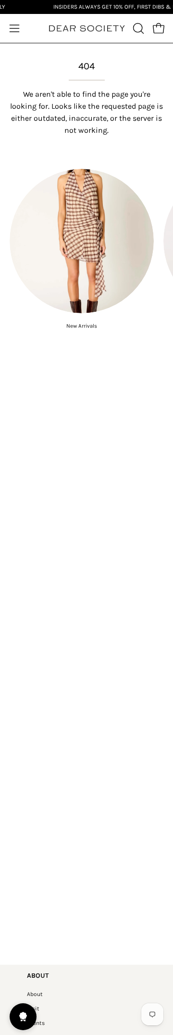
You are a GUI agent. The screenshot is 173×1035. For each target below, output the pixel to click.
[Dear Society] (87, 29)
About (35, 994)
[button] (137, 28)
